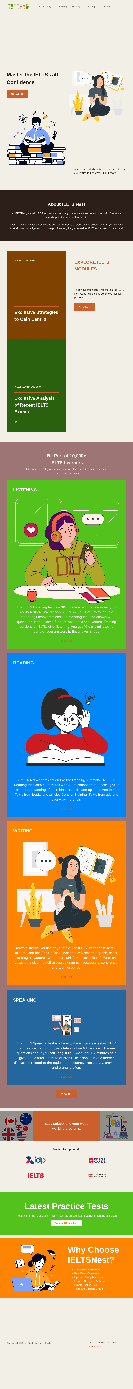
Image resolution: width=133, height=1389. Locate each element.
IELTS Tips (112, 1343)
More (105, 6)
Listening (62, 6)
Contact (101, 1343)
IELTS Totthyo (45, 6)
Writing (91, 6)
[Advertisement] (66, 32)
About (91, 1343)
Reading (76, 6)
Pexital (48, 1343)
